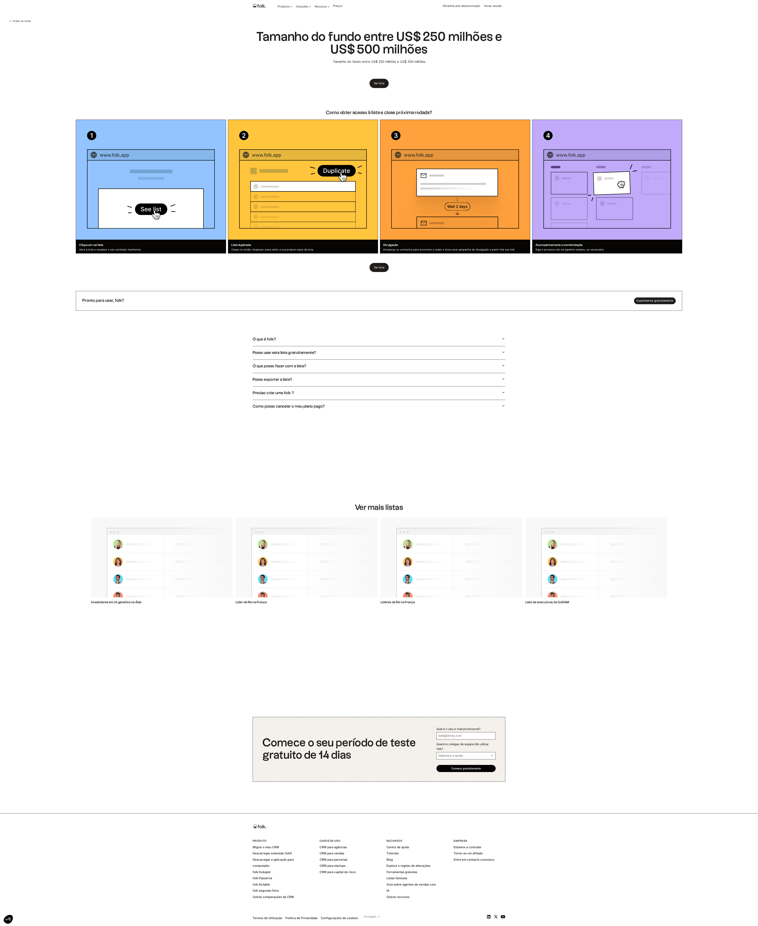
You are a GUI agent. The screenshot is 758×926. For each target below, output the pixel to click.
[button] (8, 919)
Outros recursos (398, 897)
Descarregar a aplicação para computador (273, 863)
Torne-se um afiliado (468, 853)
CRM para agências (333, 847)
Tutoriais (393, 853)
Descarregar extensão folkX (272, 853)
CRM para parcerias (333, 859)
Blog (390, 859)
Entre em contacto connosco (474, 859)
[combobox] (371, 916)
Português (370, 916)
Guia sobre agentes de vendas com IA (411, 888)
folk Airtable (261, 884)
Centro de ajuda (398, 847)
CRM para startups (333, 866)
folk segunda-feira (266, 890)
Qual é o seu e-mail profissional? (458, 729)
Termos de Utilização (267, 918)
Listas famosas (397, 878)
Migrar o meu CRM (266, 847)
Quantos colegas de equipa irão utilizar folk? (462, 746)
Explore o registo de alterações (408, 866)
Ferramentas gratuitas (402, 872)
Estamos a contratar (467, 847)
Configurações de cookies (339, 918)
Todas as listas (21, 21)
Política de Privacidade (301, 918)
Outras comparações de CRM (273, 897)
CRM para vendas (332, 853)
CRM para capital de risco (338, 872)
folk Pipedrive (262, 878)
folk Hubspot (262, 872)
